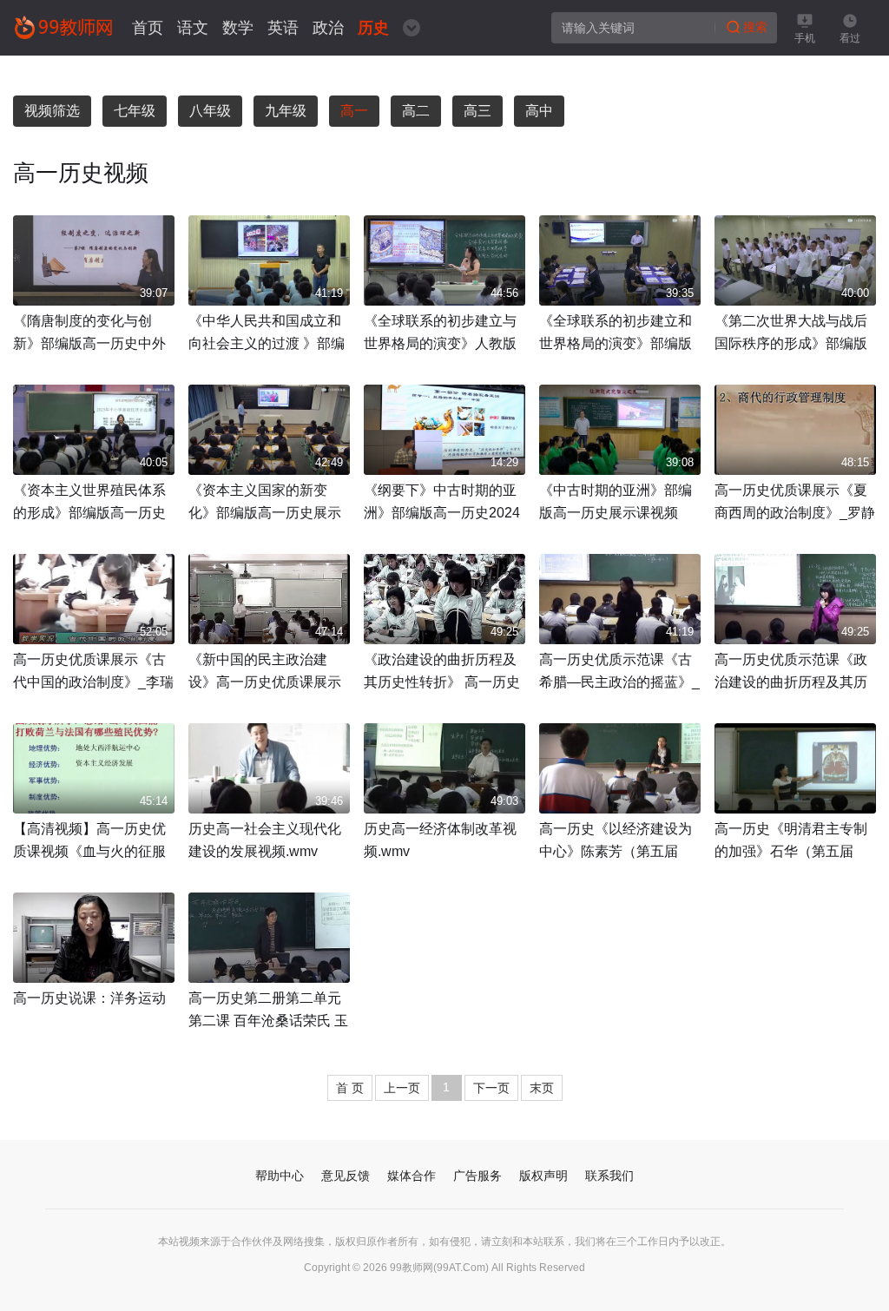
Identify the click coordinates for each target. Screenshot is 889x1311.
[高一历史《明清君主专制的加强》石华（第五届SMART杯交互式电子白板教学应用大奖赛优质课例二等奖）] (795, 768)
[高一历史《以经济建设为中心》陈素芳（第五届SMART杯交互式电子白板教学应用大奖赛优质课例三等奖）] (620, 768)
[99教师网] (63, 27)
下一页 (491, 1088)
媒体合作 (411, 1176)
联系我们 (609, 1176)
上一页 (402, 1088)
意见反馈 (345, 1176)
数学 (238, 27)
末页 (542, 1088)
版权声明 (543, 1176)
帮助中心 (279, 1176)
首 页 (350, 1088)
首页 (147, 27)
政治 (328, 27)
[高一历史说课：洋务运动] (94, 938)
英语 (283, 27)
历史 (373, 27)
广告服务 (477, 1176)
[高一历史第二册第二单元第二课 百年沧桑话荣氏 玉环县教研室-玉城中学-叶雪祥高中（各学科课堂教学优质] (269, 938)
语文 (192, 27)
